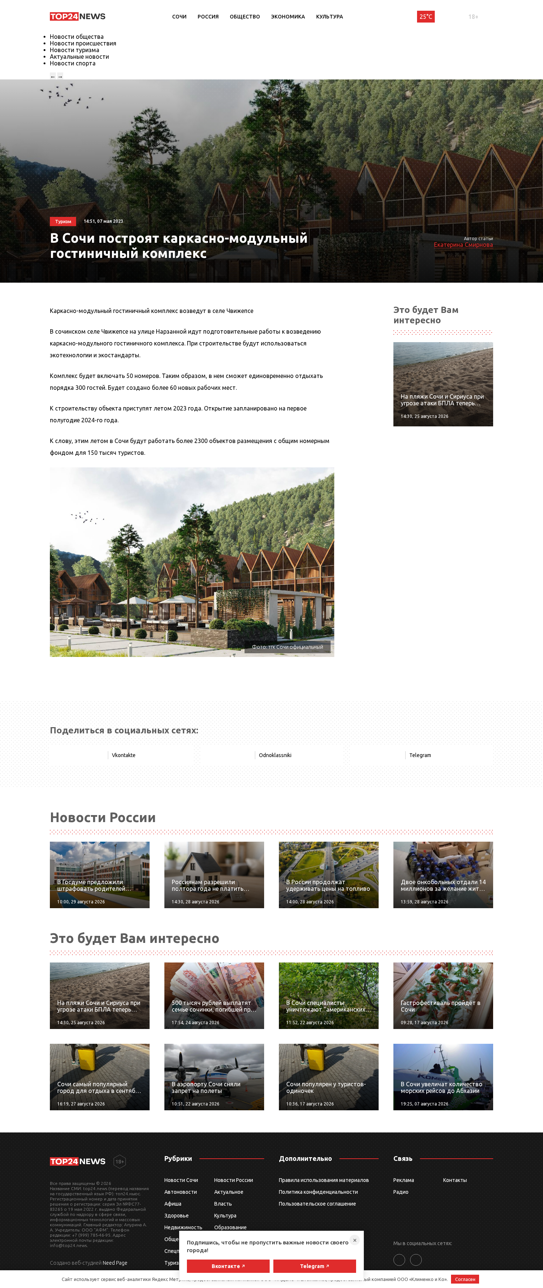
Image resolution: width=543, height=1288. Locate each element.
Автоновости (180, 1192)
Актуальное (228, 1192)
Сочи (179, 17)
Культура (329, 17)
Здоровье (176, 1216)
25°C (426, 16)
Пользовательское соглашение (317, 1204)
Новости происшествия (83, 43)
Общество (245, 17)
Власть (223, 1204)
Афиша (172, 1204)
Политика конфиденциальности (318, 1192)
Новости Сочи (181, 1180)
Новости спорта (73, 63)
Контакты (455, 1180)
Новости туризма (74, 50)
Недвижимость (183, 1227)
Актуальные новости (79, 56)
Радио (401, 1192)
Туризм (173, 1263)
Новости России (233, 1180)
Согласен (465, 1279)
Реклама (403, 1180)
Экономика (288, 17)
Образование (230, 1227)
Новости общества (77, 36)
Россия (208, 17)
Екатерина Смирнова (463, 244)
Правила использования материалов (324, 1180)
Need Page (115, 1263)
